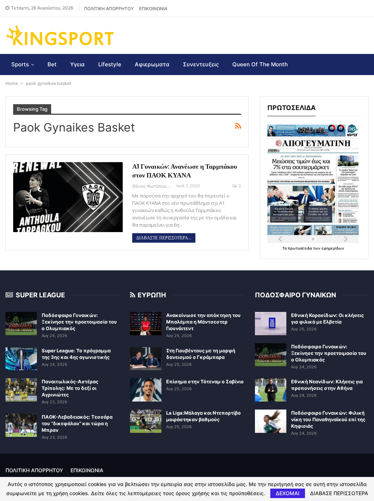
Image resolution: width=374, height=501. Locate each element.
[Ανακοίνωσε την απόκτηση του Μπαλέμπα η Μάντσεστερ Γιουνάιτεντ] (145, 323)
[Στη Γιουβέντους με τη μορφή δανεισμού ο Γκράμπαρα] (145, 359)
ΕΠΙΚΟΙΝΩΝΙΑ (153, 8)
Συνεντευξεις (201, 64)
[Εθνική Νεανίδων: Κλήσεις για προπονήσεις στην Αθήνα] (270, 390)
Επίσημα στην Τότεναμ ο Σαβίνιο (205, 381)
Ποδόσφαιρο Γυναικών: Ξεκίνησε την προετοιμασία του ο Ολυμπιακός (79, 321)
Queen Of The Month (260, 64)
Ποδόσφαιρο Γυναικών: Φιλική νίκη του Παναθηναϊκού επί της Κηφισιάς (328, 419)
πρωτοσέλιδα (300, 248)
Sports (20, 64)
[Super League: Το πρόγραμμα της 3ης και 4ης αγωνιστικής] (21, 359)
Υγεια (77, 64)
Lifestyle (109, 64)
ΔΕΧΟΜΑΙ (287, 493)
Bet (52, 64)
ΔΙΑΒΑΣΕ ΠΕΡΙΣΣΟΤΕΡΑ (339, 493)
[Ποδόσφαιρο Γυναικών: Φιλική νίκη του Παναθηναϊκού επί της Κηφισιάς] (270, 421)
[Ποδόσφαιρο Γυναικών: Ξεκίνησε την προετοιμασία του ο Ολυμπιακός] (21, 323)
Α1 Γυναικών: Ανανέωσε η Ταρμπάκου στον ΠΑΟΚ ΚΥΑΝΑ (184, 171)
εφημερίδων (332, 248)
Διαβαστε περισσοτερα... (163, 237)
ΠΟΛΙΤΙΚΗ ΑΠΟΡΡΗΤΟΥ (109, 8)
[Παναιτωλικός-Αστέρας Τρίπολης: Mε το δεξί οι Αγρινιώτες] (21, 390)
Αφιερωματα (152, 64)
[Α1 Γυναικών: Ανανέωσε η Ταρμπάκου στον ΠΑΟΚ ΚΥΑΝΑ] (68, 197)
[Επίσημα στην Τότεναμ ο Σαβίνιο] (145, 390)
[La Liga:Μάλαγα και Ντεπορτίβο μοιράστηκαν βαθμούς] (145, 421)
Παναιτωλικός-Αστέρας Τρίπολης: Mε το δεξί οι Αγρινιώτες (70, 388)
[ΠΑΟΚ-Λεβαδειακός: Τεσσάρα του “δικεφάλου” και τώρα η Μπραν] (21, 425)
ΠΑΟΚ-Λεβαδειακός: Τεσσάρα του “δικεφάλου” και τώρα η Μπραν (77, 423)
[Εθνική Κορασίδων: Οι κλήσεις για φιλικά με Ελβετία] (270, 323)
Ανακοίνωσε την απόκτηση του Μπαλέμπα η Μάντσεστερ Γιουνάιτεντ (203, 321)
